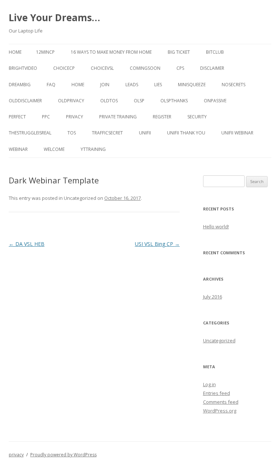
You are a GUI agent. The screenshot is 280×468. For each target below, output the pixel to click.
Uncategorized (219, 340)
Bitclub (215, 52)
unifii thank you (186, 133)
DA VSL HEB (26, 243)
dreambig (20, 84)
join (104, 84)
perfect (17, 117)
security (197, 117)
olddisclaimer (25, 101)
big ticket (179, 52)
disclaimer (212, 68)
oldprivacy (71, 101)
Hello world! (216, 226)
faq (51, 84)
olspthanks (174, 101)
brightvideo (23, 68)
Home (15, 52)
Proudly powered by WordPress (63, 455)
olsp (139, 101)
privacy (74, 117)
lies (158, 84)
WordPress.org (219, 410)
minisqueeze (192, 84)
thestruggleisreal (30, 133)
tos (71, 133)
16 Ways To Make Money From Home (111, 52)
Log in (209, 384)
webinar (18, 149)
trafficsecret (107, 133)
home (77, 84)
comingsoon (145, 68)
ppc (46, 117)
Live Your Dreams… (54, 17)
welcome (54, 149)
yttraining (93, 149)
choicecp (64, 68)
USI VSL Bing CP (157, 243)
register (162, 117)
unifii (145, 133)
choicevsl (102, 68)
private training (118, 117)
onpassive (215, 101)
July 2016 (212, 296)
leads (131, 84)
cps (180, 68)
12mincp (45, 52)
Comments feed (220, 402)
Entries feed (216, 393)
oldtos (109, 101)
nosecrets (233, 84)
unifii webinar (237, 133)
